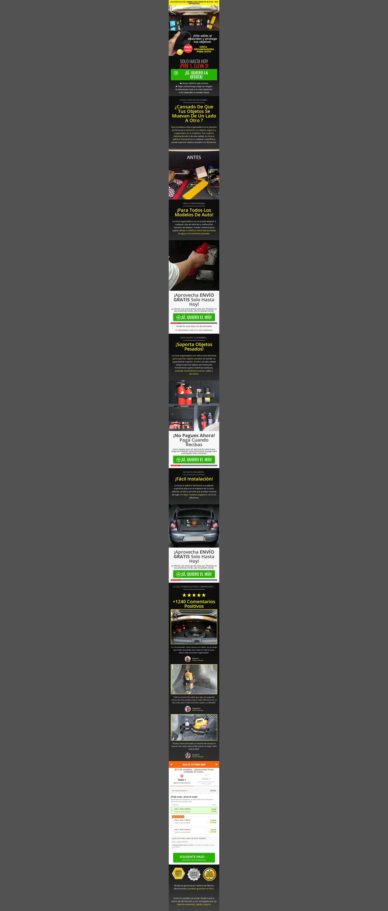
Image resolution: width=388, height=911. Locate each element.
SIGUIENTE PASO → (194, 857)
